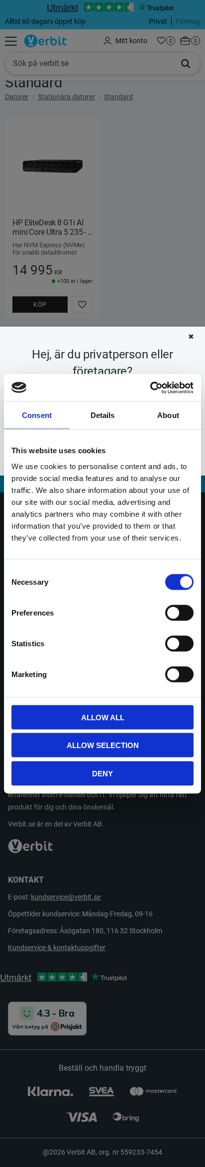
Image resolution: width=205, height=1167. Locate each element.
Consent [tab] (37, 415)
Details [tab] (103, 415)
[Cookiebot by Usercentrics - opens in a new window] (150, 387)
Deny (102, 773)
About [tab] (168, 415)
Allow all (102, 717)
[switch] (179, 612)
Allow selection (103, 745)
